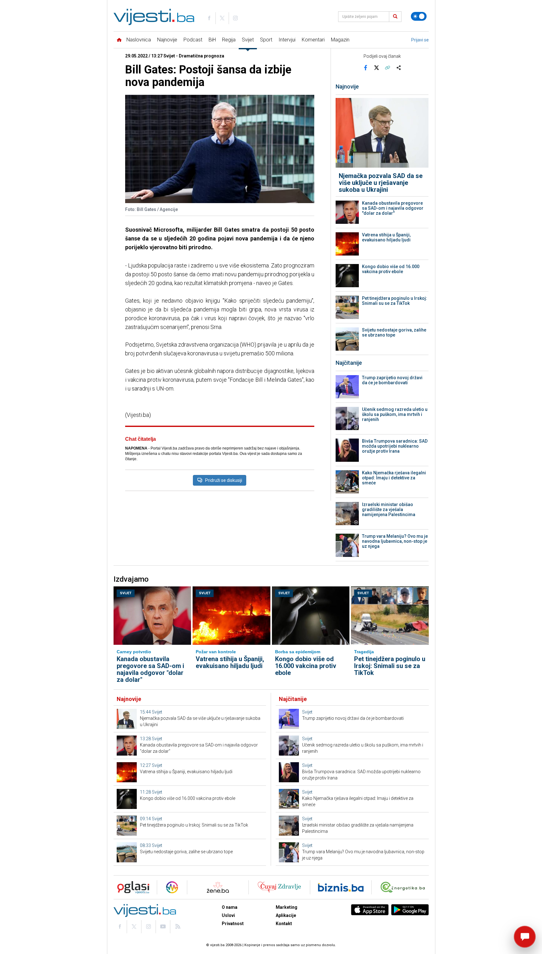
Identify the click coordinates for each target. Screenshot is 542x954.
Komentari (313, 40)
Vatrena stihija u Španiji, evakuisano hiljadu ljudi (386, 237)
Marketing (286, 907)
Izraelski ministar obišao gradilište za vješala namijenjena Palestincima (388, 509)
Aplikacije (286, 915)
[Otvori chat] (524, 936)
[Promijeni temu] (419, 16)
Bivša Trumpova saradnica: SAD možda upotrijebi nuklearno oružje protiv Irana (395, 446)
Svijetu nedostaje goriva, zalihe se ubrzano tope (394, 332)
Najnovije (167, 40)
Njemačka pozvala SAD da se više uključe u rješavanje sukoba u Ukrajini (380, 182)
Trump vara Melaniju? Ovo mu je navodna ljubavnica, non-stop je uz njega (395, 541)
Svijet (248, 40)
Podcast (192, 40)
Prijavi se (420, 39)
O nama (229, 907)
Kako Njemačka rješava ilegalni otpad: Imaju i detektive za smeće (394, 477)
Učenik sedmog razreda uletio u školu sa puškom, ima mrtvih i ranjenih (395, 414)
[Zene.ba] (218, 887)
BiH (212, 40)
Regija (229, 40)
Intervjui (287, 40)
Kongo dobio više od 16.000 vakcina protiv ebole (390, 269)
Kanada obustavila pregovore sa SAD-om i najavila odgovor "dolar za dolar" (392, 208)
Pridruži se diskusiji (223, 480)
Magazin (340, 40)
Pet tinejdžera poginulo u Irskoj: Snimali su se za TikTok (394, 301)
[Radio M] (131, 887)
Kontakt (284, 923)
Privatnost (233, 923)
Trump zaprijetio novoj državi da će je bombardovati (392, 380)
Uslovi (228, 915)
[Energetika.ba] (404, 887)
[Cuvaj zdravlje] (279, 887)
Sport (266, 40)
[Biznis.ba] (341, 887)
